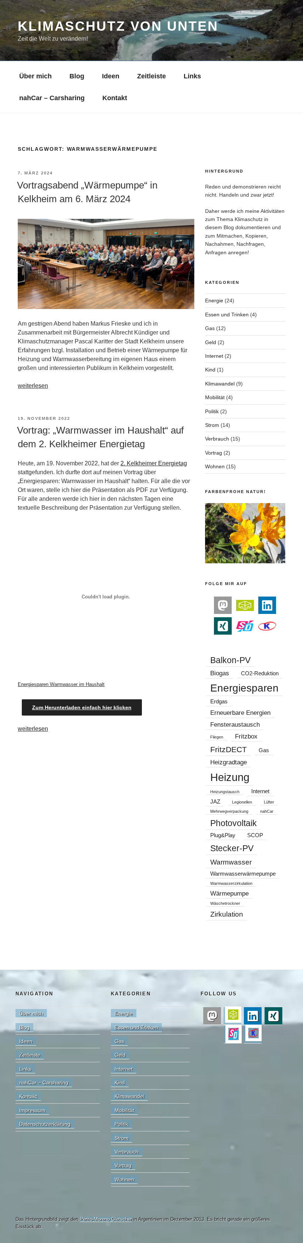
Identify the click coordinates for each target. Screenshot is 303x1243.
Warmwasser (231, 862)
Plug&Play (222, 835)
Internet (214, 356)
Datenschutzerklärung (45, 1124)
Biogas (219, 673)
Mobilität (215, 397)
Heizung (229, 777)
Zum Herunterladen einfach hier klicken (82, 707)
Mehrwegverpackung (229, 811)
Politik (212, 411)
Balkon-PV (230, 660)
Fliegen (216, 737)
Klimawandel (220, 384)
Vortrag (213, 453)
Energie (214, 300)
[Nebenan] (245, 605)
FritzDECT (228, 749)
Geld (210, 342)
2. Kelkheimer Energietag (153, 463)
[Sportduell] (245, 625)
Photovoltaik (233, 823)
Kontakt (114, 98)
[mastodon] (223, 605)
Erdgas (219, 701)
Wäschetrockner (225, 903)
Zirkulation (226, 914)
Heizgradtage (228, 762)
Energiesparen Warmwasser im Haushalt (61, 684)
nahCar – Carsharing (52, 98)
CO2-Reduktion (260, 673)
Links (192, 76)
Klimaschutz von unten (118, 26)
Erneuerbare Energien (240, 712)
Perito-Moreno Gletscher (106, 1219)
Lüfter (269, 802)
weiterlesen (33, 386)
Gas (210, 328)
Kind (210, 370)
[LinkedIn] (267, 605)
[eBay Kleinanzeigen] (267, 625)
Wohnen (215, 466)
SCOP (255, 835)
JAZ (215, 802)
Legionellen (242, 802)
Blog (76, 76)
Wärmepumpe (229, 893)
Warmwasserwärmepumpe (243, 874)
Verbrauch (217, 439)
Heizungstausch (224, 791)
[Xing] (223, 626)
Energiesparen (244, 688)
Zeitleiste (151, 76)
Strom (212, 425)
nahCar (266, 811)
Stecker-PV (231, 848)
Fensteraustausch (235, 724)
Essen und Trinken (227, 314)
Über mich (35, 76)
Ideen (110, 76)
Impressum (32, 1110)
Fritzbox (246, 736)
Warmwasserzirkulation (231, 883)
